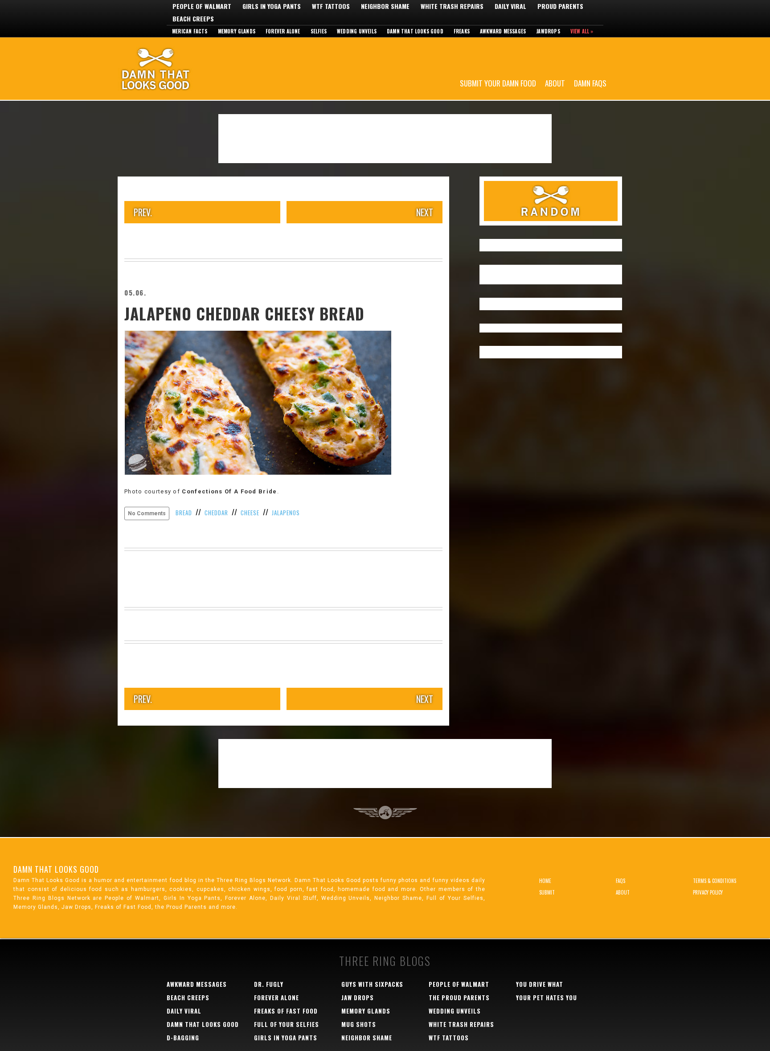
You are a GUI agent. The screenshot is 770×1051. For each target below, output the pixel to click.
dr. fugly (268, 984)
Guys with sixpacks (372, 984)
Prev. (143, 212)
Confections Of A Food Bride (229, 491)
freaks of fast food (286, 1010)
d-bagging (183, 1037)
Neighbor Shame (385, 6)
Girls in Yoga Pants (271, 6)
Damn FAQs (590, 83)
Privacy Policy (708, 892)
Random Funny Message (551, 201)
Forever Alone (283, 31)
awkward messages (197, 984)
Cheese (250, 512)
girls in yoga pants (285, 1037)
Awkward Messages (503, 31)
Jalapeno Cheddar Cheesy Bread (244, 313)
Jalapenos (286, 512)
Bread (184, 512)
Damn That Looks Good (171, 68)
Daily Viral (510, 6)
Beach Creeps (193, 18)
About (555, 83)
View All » (582, 31)
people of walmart (459, 984)
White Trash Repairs (452, 6)
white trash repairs (461, 1024)
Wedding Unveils (357, 31)
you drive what (539, 984)
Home (545, 880)
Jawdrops (548, 31)
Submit (547, 892)
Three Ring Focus (385, 812)
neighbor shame (366, 1037)
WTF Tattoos (331, 6)
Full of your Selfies (286, 1024)
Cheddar (216, 512)
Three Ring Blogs (385, 960)
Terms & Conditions (714, 880)
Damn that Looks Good (415, 31)
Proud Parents (560, 6)
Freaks (462, 31)
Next (424, 212)
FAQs (620, 880)
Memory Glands (237, 31)
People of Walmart (201, 6)
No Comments (147, 513)
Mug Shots (358, 1024)
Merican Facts (190, 31)
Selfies (319, 31)
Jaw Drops (357, 997)
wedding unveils (455, 1010)
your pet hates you (546, 997)
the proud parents (459, 997)
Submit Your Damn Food (498, 83)
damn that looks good (203, 1024)
